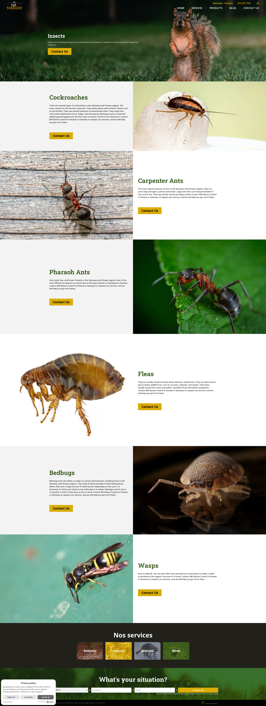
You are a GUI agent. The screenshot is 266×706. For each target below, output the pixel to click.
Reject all (11, 697)
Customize (28, 697)
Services (196, 8)
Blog (233, 8)
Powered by (42, 702)
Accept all (46, 697)
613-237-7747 (244, 3)
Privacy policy (7, 702)
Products (215, 8)
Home (180, 8)
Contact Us (251, 8)
